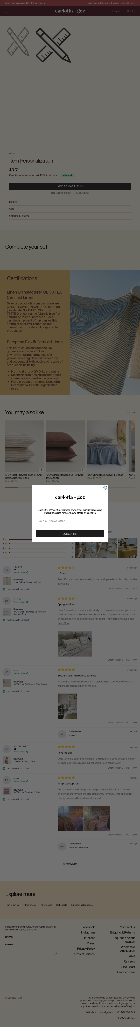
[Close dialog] (105, 487)
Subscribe (69, 534)
